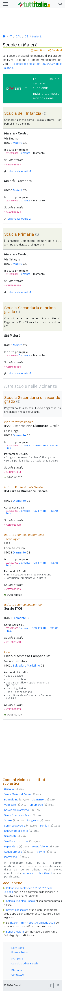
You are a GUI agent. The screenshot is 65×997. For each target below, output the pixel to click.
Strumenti (17, 970)
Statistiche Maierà (17, 910)
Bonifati (50, 825)
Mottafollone (45, 846)
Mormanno (16, 857)
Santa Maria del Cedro (23, 794)
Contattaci (17, 974)
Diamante (25, 153)
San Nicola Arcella (20, 825)
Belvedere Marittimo (26, 665)
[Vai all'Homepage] (34, 3)
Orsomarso (41, 804)
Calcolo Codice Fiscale (24, 963)
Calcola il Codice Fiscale (20, 901)
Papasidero (16, 846)
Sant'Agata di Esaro (21, 830)
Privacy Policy (19, 952)
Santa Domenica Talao (23, 815)
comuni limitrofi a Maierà (37, 873)
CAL (18, 36)
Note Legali (18, 947)
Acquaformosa (19, 851)
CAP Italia (17, 959)
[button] (59, 4)
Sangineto (38, 820)
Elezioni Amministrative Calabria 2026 (32, 922)
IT (10, 36)
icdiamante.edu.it (17, 171)
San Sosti (15, 836)
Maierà (37, 36)
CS (27, 36)
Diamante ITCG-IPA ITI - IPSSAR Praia (32, 447)
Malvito (46, 851)
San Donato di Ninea (22, 841)
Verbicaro (15, 804)
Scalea (14, 820)
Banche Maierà (15, 931)
